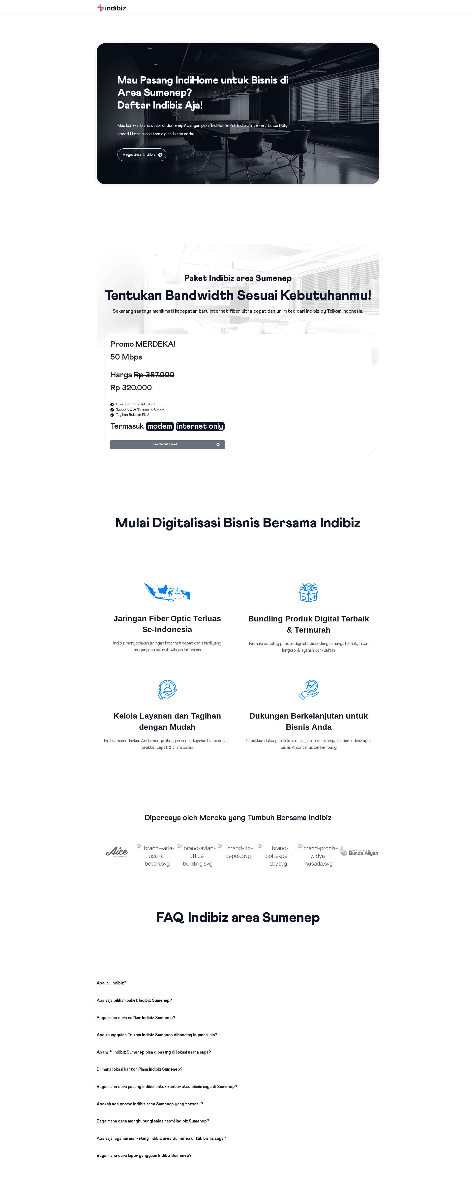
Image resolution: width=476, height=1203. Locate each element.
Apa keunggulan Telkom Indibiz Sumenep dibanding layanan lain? (157, 1035)
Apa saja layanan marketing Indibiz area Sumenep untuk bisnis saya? (161, 1139)
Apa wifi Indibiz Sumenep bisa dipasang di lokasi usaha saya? (154, 1052)
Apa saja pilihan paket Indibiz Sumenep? (134, 1001)
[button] (238, 978)
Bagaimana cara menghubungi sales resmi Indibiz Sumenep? (153, 1121)
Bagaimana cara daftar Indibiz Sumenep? (136, 1018)
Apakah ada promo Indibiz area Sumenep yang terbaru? (150, 1104)
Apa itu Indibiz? (111, 983)
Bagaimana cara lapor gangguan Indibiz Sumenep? (144, 1156)
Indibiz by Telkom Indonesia (334, 311)
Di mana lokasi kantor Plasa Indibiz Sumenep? (139, 1069)
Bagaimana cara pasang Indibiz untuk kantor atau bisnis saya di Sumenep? (167, 1087)
